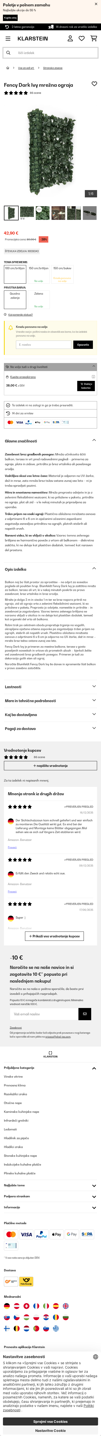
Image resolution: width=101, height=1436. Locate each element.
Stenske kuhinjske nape (20, 1155)
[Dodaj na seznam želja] (94, 83)
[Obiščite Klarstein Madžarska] (26, 1317)
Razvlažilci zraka (15, 1094)
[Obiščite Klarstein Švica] (26, 1306)
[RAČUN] (70, 38)
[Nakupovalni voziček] (93, 38)
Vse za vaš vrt (26, 67)
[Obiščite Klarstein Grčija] (56, 1328)
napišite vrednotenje (52, 766)
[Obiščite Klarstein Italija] (46, 1306)
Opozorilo (83, 344)
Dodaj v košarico (86, 386)
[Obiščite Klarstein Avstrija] (17, 1306)
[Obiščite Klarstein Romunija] (56, 1317)
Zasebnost (16, 1027)
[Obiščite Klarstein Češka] (17, 1317)
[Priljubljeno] (82, 38)
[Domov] (12, 67)
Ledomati (10, 1129)
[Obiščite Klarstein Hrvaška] (46, 1317)
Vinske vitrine (13, 1076)
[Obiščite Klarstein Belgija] (17, 1328)
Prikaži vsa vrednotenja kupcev (56, 936)
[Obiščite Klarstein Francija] (36, 1306)
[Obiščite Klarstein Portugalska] (36, 1328)
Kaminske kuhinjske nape (21, 1112)
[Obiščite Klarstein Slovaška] (7, 1317)
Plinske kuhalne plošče (20, 1173)
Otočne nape (13, 1103)
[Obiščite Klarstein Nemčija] (7, 1306)
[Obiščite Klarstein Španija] (56, 1306)
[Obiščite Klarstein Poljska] (36, 1317)
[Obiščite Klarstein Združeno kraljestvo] (66, 1306)
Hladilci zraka (13, 1147)
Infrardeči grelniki (16, 1120)
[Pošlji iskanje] (8, 53)
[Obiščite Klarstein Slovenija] (46, 1328)
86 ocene (35, 92)
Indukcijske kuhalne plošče (22, 1164)
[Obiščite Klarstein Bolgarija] (66, 1317)
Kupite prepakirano (23, 377)
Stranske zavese (53, 67)
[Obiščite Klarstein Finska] (7, 1328)
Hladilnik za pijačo (16, 1138)
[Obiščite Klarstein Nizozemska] (26, 1328)
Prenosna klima (14, 1085)
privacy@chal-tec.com (58, 1036)
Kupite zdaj (10, 17)
